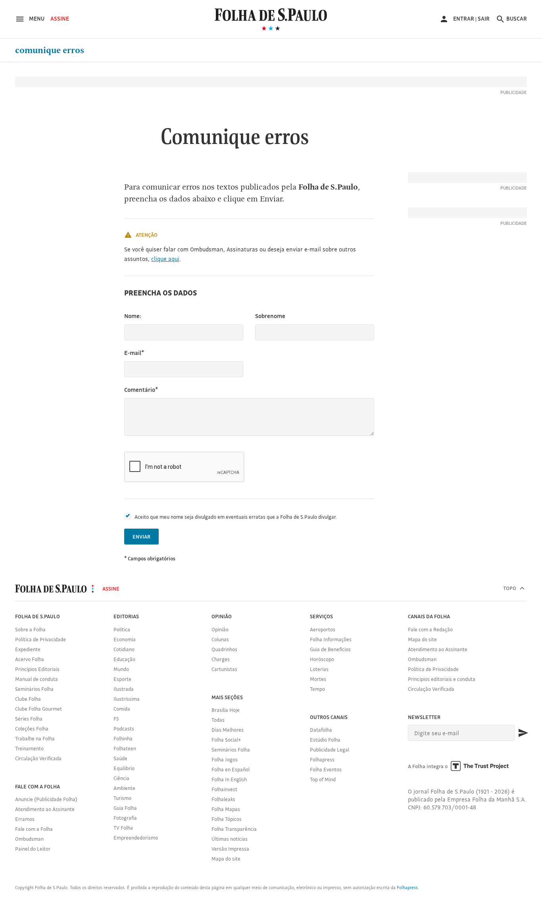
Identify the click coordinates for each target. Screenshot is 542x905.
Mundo (121, 669)
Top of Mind (323, 779)
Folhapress (322, 759)
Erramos (25, 819)
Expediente (27, 649)
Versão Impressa (230, 848)
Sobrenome (270, 316)
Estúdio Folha (325, 739)
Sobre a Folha (30, 629)
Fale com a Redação (430, 629)
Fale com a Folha (34, 828)
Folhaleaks (223, 799)
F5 (116, 718)
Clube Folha (28, 698)
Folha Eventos (326, 769)
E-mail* (134, 353)
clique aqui (165, 259)
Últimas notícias (229, 838)
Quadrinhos (224, 649)
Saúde (120, 758)
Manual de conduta (36, 679)
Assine (59, 19)
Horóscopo (322, 659)
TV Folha (123, 827)
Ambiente (124, 788)
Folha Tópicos (226, 819)
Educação (124, 659)
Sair (484, 19)
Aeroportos (322, 629)
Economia (124, 639)
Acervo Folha (29, 659)
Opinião (220, 629)
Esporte (122, 679)
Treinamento (29, 748)
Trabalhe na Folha (35, 738)
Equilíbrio (124, 768)
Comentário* (141, 389)
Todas (218, 719)
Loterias (319, 669)
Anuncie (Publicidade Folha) (46, 799)
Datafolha (321, 729)
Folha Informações (331, 639)
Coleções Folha (31, 728)
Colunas (220, 639)
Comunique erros (49, 50)
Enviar (141, 536)
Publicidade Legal (329, 749)
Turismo (122, 797)
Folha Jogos (224, 759)
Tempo (317, 688)
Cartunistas (224, 669)
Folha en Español (230, 769)
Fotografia (125, 817)
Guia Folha (125, 807)
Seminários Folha (34, 688)
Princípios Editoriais (37, 669)
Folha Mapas (225, 809)
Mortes (318, 679)
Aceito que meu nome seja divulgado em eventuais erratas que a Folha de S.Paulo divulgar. (236, 516)
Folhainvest (224, 789)
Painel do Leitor (32, 848)
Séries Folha (28, 718)
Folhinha (123, 738)
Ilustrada (123, 688)
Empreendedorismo (135, 837)
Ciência (121, 778)
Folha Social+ (226, 739)
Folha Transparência (234, 828)
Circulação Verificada (38, 758)
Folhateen (124, 748)
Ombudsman (29, 838)
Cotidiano (124, 649)
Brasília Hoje (225, 709)
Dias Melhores (227, 729)
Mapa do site (225, 858)
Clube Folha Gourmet (38, 708)
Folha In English (229, 779)
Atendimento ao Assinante (45, 809)
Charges (220, 659)
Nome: (132, 316)
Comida (121, 708)
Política (121, 629)
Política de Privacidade (40, 639)
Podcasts (123, 728)
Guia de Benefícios (330, 649)
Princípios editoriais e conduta (441, 679)
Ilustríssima (126, 698)
